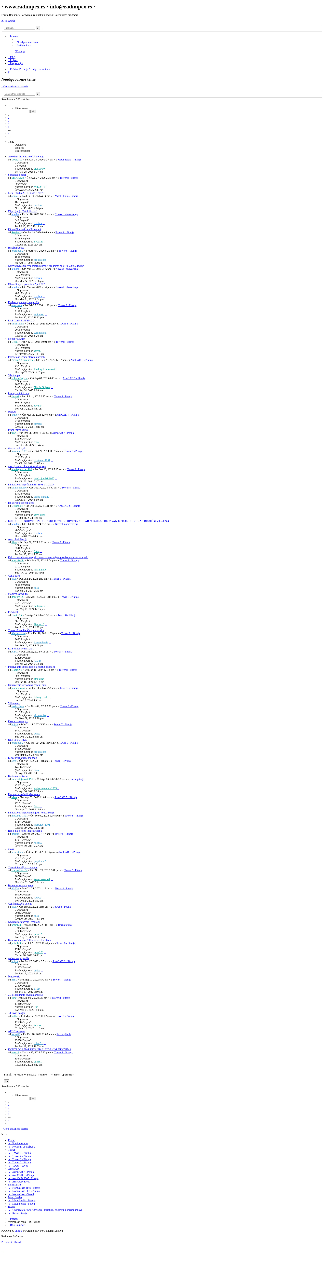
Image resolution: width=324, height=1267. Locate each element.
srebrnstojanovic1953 (22, 779)
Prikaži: (8, 1074)
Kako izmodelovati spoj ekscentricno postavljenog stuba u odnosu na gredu (48, 557)
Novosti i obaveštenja (66, 214)
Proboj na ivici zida (18, 393)
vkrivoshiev (17, 706)
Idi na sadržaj (8, 20)
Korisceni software (18, 776)
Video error (14, 703)
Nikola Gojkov (19, 378)
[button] (9, 105)
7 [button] (8, 132)
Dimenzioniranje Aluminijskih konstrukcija (31, 812)
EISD (14, 979)
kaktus (14, 1016)
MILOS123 (17, 177)
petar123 (16, 924)
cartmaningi (17, 323)
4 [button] (8, 123)
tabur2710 (16, 159)
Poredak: (32, 1074)
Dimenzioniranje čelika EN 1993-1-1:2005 (31, 484)
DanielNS (16, 669)
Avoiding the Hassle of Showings (26, 156)
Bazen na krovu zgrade (20, 885)
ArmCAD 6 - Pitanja (81, 360)
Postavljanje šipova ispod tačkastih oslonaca (31, 666)
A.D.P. (15, 651)
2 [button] (8, 117)
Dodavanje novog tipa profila (23, 302)
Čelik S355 (14, 575)
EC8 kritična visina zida (21, 648)
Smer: (57, 1074)
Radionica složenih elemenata (24, 794)
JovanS (15, 396)
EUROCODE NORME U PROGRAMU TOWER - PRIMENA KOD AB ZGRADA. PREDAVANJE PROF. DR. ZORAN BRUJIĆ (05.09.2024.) (88, 521)
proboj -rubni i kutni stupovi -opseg (27, 466)
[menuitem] (26, 42)
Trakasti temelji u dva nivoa (22, 867)
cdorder (12, 411)
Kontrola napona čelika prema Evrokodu (29, 940)
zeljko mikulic (18, 487)
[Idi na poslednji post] (46, 168)
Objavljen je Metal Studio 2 (22, 211)
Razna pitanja (77, 779)
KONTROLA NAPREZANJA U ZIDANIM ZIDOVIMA (39, 1049)
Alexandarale (18, 633)
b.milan (15, 214)
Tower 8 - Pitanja (69, 177)
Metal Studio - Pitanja (69, 159)
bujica (14, 724)
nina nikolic (17, 560)
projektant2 (17, 250)
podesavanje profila (18, 958)
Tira (13, 997)
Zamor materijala (17, 448)
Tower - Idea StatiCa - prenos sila (26, 630)
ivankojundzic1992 (21, 469)
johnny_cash (18, 688)
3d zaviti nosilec (16, 1013)
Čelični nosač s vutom (20, 903)
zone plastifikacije (17, 539)
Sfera (14, 542)
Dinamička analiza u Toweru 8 (24, 229)
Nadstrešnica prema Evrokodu (24, 921)
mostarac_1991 (19, 451)
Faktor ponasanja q (18, 721)
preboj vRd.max (16, 338)
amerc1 (15, 1052)
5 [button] (8, 126)
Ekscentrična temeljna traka (22, 757)
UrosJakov (17, 505)
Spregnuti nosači (17, 174)
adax (14, 578)
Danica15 (16, 615)
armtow (15, 196)
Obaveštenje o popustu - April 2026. (27, 284)
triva (13, 432)
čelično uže (14, 976)
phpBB (19, 1230)
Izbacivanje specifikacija (21, 502)
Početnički (13, 612)
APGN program (16, 1031)
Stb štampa (14, 375)
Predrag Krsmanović (22, 360)
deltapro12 (17, 596)
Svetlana (16, 232)
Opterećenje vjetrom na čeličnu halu (27, 685)
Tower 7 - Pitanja (63, 651)
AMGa (15, 888)
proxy (11, 849)
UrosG (15, 341)
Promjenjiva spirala (18, 429)
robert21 (15, 1034)
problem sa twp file (18, 593)
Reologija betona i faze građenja (25, 830)
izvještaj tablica (16, 247)
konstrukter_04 (19, 870)
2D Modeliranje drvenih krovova (25, 994)
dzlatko (15, 833)
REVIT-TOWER (17, 739)
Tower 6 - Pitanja (69, 596)
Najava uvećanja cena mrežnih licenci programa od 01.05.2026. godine (46, 265)
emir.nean (16, 305)
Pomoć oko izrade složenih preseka (27, 357)
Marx (14, 797)
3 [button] (8, 120)
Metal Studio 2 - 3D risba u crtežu (26, 193)
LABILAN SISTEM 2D (21, 320)
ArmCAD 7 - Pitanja (74, 378)
